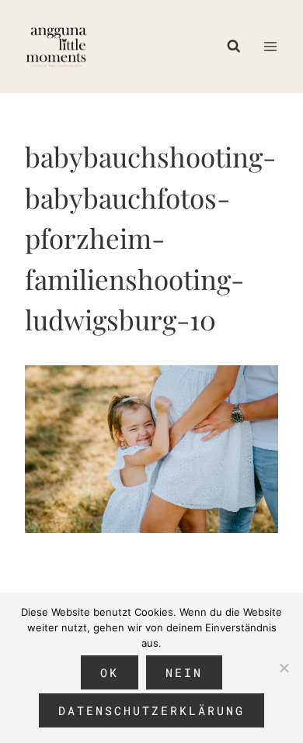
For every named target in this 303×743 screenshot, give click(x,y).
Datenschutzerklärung (151, 710)
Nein (184, 672)
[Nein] (283, 668)
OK (109, 672)
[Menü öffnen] (270, 46)
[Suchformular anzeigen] (238, 47)
